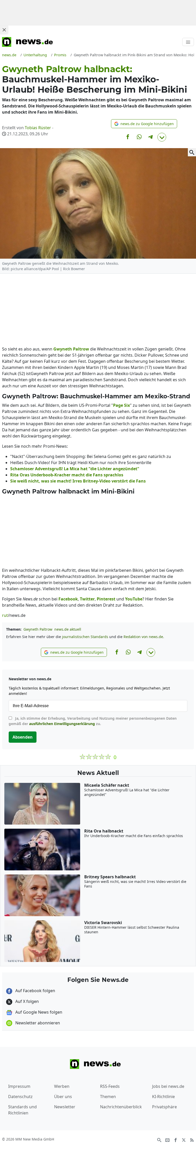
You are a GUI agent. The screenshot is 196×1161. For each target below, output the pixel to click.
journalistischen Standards (85, 636)
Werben (61, 1086)
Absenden (23, 737)
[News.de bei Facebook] (176, 1139)
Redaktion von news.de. (144, 636)
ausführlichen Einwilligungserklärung (62, 723)
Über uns (63, 1096)
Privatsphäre (164, 1107)
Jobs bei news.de (168, 1086)
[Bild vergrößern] (192, 152)
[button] (144, 123)
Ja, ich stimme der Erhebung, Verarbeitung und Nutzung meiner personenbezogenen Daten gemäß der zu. (93, 721)
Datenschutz (20, 1096)
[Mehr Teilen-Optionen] (161, 137)
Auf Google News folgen (38, 1012)
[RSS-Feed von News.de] (192, 1139)
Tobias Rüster (38, 127)
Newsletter (64, 1107)
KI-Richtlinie (163, 1096)
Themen (108, 1096)
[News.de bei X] (184, 1139)
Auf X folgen (26, 1001)
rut (5, 615)
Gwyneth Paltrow (37, 629)
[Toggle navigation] (188, 42)
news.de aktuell (67, 629)
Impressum (19, 1086)
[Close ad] (4, 30)
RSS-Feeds (110, 1086)
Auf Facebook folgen (34, 990)
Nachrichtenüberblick (121, 1107)
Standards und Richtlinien (22, 1110)
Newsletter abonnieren (37, 1023)
